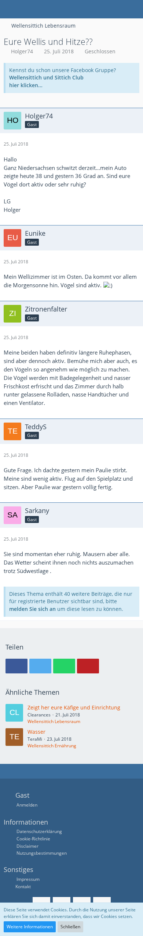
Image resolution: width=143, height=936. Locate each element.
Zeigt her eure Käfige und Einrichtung (73, 707)
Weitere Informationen (30, 926)
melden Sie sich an (32, 608)
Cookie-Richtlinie (33, 839)
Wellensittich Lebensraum (53, 721)
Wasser (36, 731)
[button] (9, 9)
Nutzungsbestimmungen (41, 853)
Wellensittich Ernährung (51, 746)
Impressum (27, 879)
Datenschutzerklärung (39, 831)
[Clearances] (14, 714)
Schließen (70, 926)
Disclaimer (27, 846)
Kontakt (23, 886)
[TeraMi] (14, 738)
